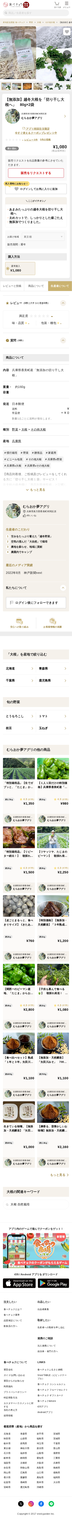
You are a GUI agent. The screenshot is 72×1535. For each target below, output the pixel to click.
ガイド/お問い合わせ (14, 1375)
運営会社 (8, 1369)
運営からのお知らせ (14, 1381)
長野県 (56, 1453)
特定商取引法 (10, 1397)
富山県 (56, 1448)
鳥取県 (40, 1467)
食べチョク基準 (12, 1315)
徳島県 (56, 1472)
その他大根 (38, 429)
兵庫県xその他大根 (38, 465)
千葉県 (56, 1443)
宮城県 (56, 1433)
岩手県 (40, 1433)
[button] (36, 314)
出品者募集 (43, 1309)
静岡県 (23, 1458)
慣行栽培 (12, 452)
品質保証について (13, 1320)
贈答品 (38, 452)
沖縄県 (40, 1487)
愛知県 (40, 1458)
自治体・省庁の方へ (47, 1351)
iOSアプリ (42, 1406)
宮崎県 (7, 1487)
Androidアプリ (45, 1412)
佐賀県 (7, 1482)
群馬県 (23, 1443)
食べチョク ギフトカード (50, 1395)
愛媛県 (23, 1477)
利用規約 (8, 1386)
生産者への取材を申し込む (51, 1327)
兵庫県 (16, 441)
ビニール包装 (15, 459)
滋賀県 (7, 1463)
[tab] (12, 286)
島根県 (56, 1467)
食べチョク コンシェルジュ (51, 1384)
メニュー (66, 7)
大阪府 (40, 1463)
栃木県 (7, 1443)
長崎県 (23, 1482)
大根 (24, 429)
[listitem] (19, 669)
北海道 (7, 1433)
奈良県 (7, 1467)
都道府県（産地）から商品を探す (23, 1426)
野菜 (15, 429)
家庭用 (52, 452)
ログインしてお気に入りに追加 (39, 188)
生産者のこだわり (18, 529)
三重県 (56, 1458)
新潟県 (40, 1448)
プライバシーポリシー (15, 1392)
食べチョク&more (46, 1401)
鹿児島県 (25, 1487)
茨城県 (56, 1438)
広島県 (23, 1472)
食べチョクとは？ (13, 1309)
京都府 (23, 1463)
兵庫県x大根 (14, 465)
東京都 (7, 1448)
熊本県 (40, 1482)
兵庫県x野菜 (55, 459)
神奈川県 (25, 1448)
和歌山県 (25, 1467)
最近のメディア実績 (19, 565)
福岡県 (56, 1477)
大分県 (56, 1482)
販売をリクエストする (36, 173)
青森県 (23, 1433)
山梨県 (40, 1453)
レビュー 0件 (31, 139)
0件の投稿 (45, 139)
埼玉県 (40, 1443)
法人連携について (46, 1345)
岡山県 (7, 1472)
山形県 (23, 1438)
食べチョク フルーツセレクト (52, 1390)
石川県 (7, 1453)
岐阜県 (7, 1458)
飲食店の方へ (10, 1326)
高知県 (40, 1477)
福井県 (23, 1453)
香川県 (7, 1477)
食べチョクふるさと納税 (50, 1369)
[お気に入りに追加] (67, 31)
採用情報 (8, 1415)
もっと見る (37, 489)
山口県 (40, 1472)
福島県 (40, 1438)
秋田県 (7, 1438)
